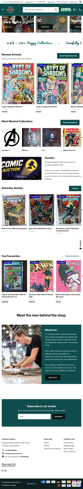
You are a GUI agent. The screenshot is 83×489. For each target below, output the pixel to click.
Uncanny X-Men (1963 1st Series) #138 (41, 296)
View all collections (70, 122)
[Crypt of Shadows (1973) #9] (52, 83)
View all (75, 188)
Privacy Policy (69, 443)
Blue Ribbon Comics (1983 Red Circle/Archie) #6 (67, 230)
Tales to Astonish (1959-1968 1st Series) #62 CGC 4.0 (14, 296)
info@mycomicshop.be (13, 453)
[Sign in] (75, 9)
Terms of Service (70, 451)
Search (46, 443)
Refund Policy (68, 448)
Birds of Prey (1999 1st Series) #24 (14, 228)
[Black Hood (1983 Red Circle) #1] (41, 210)
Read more (29, 2)
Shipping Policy (69, 446)
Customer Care (69, 439)
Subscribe (59, 416)
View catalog (3, 10)
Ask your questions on (17, 456)
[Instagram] (5, 471)
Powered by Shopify (9, 485)
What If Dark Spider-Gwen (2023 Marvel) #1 (68, 296)
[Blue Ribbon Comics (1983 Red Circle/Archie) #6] (68, 210)
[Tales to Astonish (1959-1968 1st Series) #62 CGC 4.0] (14, 276)
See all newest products (68, 56)
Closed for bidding (14, 236)
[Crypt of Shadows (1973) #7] (18, 83)
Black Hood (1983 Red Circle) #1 (40, 228)
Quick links (48, 439)
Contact (46, 446)
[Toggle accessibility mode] (80, 1)
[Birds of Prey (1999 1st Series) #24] (14, 210)
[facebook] (2, 471)
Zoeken (56, 9)
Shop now (45, 27)
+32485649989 (11, 450)
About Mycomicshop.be (52, 448)
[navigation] (82, 137)
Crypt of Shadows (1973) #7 (12, 107)
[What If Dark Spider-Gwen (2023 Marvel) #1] (68, 276)
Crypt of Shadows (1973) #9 (46, 107)
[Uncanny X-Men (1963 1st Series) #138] (41, 276)
